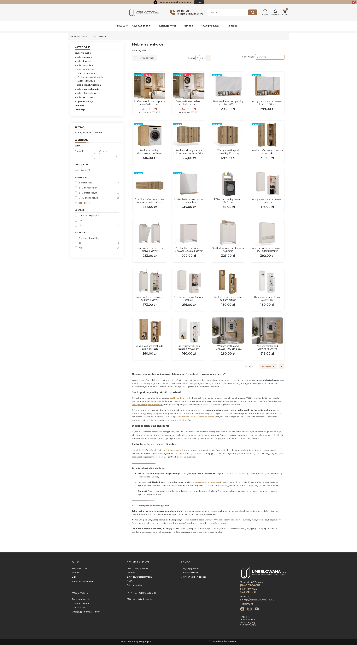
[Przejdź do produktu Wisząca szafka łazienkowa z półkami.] (267, 184)
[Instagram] (249, 609)
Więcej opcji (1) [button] (82, 202)
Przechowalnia (79, 607)
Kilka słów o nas (79, 568)
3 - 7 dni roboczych (88, 193)
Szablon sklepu (222, 641)
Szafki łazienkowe (86, 73)
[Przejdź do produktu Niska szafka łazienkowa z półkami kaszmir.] (149, 282)
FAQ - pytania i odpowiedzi (139, 599)
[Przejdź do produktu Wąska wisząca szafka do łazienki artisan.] (149, 330)
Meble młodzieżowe (86, 93)
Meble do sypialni (84, 65)
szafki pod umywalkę (180, 398)
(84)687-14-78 (250, 585)
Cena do (103, 151)
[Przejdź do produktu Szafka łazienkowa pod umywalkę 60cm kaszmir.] (188, 233)
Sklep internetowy (135, 641)
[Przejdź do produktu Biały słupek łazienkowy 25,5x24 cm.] (267, 282)
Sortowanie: (248, 56)
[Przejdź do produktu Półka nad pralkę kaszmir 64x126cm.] (228, 184)
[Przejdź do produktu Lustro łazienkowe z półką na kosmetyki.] (188, 184)
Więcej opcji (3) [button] (83, 170)
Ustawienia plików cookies (193, 577)
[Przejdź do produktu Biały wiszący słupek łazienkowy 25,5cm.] (188, 330)
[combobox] (225, 12)
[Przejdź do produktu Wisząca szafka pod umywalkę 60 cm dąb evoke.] (228, 135)
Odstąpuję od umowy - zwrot (86, 612)
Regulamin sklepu (190, 572)
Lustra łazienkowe (86, 81)
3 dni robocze (85, 182)
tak (80, 220)
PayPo (129, 581)
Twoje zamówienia (81, 599)
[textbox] (269, 57)
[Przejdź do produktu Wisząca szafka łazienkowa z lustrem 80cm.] (267, 86)
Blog (74, 577)
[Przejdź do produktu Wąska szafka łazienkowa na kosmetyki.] (267, 135)
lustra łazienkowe (173, 450)
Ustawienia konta (80, 603)
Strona (191, 58)
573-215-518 (248, 592)
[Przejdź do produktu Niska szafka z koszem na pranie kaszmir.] (149, 233)
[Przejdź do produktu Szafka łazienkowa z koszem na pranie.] (228, 233)
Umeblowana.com (78, 37)
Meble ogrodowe (84, 97)
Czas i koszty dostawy (137, 568)
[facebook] (242, 609)
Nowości (79, 105)
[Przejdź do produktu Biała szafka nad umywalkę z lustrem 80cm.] (228, 86)
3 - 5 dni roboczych (88, 188)
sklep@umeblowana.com (258, 599)
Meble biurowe (83, 61)
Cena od (79, 151)
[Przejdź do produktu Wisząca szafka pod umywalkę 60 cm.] (267, 330)
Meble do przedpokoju (87, 89)
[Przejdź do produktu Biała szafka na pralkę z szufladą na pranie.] (188, 86)
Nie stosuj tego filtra (89, 215)
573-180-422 (248, 588)
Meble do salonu (83, 57)
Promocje (80, 109)
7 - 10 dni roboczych (89, 198)
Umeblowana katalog (82, 581)
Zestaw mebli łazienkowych (207, 482)
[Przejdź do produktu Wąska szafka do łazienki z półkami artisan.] (228, 282)
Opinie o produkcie (135, 585)
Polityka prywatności (191, 568)
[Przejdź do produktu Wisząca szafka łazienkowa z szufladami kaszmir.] (267, 233)
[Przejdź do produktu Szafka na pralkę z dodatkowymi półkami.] (149, 135)
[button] (252, 12)
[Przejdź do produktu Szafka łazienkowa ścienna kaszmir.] (188, 282)
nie (80, 225)
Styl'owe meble (83, 53)
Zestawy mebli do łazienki (90, 77)
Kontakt (76, 572)
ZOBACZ (199, 2)
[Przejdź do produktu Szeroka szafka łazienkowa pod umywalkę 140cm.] (149, 184)
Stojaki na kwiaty (84, 101)
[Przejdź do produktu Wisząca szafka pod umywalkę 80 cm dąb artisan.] (228, 330)
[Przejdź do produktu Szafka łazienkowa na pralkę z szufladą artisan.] (149, 86)
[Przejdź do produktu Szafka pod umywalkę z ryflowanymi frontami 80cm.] (188, 135)
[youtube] (257, 609)
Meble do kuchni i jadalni (88, 84)
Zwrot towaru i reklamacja (139, 577)
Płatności (131, 572)
